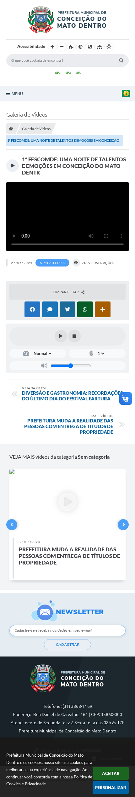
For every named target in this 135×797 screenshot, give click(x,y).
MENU (17, 93)
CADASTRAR (67, 644)
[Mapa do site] (99, 47)
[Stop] (74, 336)
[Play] (61, 336)
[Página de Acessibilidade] (109, 47)
